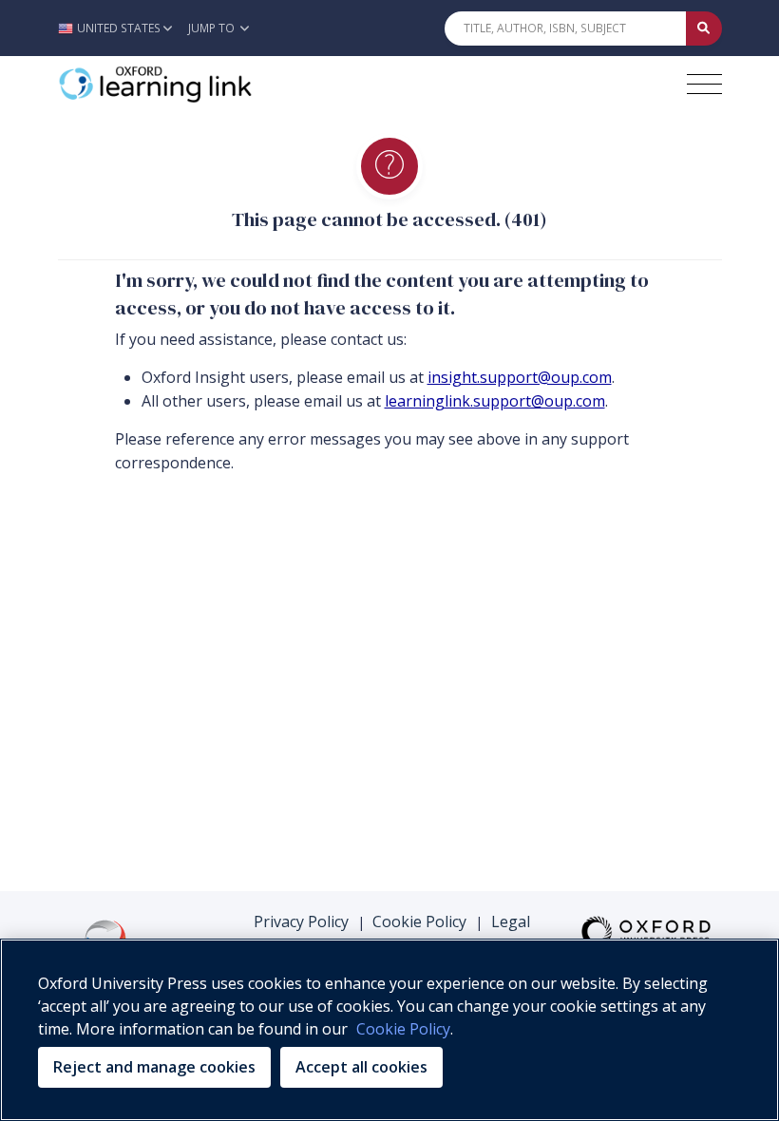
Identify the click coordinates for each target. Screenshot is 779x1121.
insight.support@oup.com (520, 377)
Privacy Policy (301, 921)
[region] (389, 1030)
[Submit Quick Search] (704, 28)
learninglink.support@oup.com (495, 400)
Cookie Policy (419, 921)
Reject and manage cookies (154, 1066)
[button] (120, 28)
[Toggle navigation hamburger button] (704, 84)
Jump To (213, 28)
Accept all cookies (361, 1066)
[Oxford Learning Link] (200, 84)
